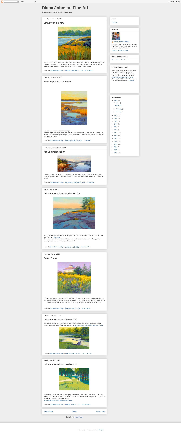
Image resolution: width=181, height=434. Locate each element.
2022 (116, 121)
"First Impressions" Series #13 (60, 364)
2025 (116, 115)
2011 (116, 150)
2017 (116, 132)
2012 (116, 147)
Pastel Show (50, 258)
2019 (116, 130)
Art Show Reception (54, 151)
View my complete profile (120, 50)
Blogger (101, 430)
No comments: (89, 70)
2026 (116, 100)
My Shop (115, 22)
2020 (116, 127)
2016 (116, 135)
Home (74, 412)
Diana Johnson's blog (121, 41)
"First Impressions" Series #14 (60, 319)
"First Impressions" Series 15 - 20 (62, 193)
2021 (116, 124)
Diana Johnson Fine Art (65, 7)
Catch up (118, 105)
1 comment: (87, 140)
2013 (116, 144)
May (117, 103)
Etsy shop (57, 237)
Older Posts (100, 412)
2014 (116, 141)
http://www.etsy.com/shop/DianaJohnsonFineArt (88, 325)
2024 (116, 118)
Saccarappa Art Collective (58, 81)
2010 (116, 153)
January (119, 112)
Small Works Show (54, 23)
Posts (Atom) (78, 417)
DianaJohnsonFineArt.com (120, 60)
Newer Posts (48, 412)
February (119, 109)
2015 (116, 138)
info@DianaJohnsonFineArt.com (122, 77)
